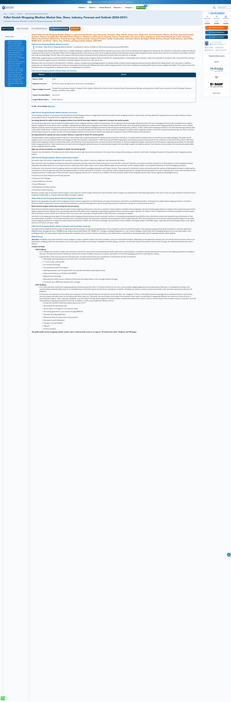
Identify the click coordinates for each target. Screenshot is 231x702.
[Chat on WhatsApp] (3, 698)
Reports (12, 14)
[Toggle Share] (229, 554)
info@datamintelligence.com (219, 44)
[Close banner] (142, 2)
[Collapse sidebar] (24, 37)
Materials (19, 14)
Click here (51, 106)
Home (5, 14)
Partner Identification (217, 32)
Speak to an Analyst (218, 37)
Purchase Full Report (218, 27)
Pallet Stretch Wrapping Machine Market (36, 14)
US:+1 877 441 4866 (217, 42)
